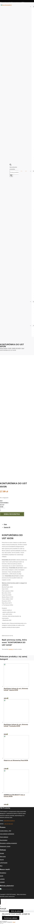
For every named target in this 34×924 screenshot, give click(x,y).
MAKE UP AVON (16, 348)
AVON (9, 348)
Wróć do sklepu (16, 911)
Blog (1, 865)
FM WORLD (3, 873)
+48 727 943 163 (8, 823)
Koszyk (2, 859)
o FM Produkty (3, 862)
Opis (5, 524)
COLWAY (2, 882)
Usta (22, 348)
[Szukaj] (11, 175)
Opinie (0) (7, 527)
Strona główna (3, 348)
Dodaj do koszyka (12, 514)
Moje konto (3, 856)
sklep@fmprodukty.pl (9, 820)
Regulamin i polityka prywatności (8, 843)
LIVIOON (2, 879)
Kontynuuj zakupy (10, 918)
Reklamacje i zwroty (5, 846)
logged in (10, 649)
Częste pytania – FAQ (5, 830)
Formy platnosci (4, 837)
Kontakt (2, 853)
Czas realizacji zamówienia (7, 834)
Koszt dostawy (3, 840)
